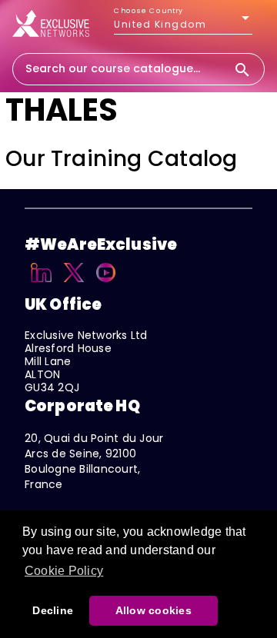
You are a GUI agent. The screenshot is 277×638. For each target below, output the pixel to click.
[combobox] (123, 68)
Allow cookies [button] (153, 610)
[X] (74, 284)
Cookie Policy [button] (64, 570)
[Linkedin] (41, 284)
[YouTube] (106, 284)
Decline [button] (52, 610)
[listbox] (183, 24)
